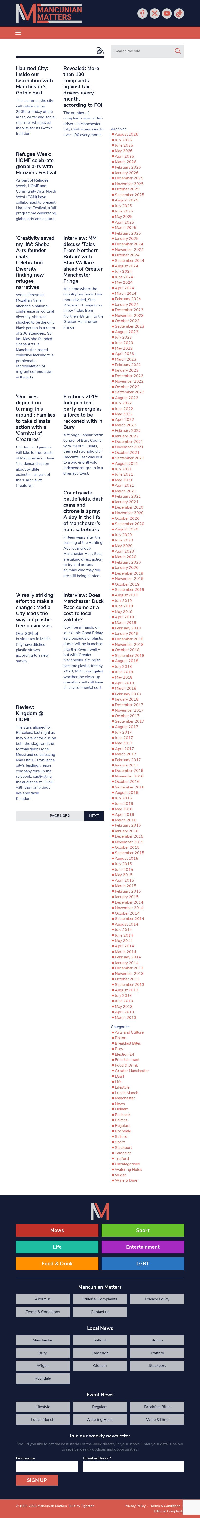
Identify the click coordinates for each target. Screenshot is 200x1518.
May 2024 (124, 282)
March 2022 (125, 425)
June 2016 (124, 803)
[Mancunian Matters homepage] (49, 13)
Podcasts (123, 1115)
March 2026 (125, 162)
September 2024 (129, 260)
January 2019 (127, 633)
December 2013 (129, 968)
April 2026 (124, 156)
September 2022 (129, 392)
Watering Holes (128, 1169)
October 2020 (127, 518)
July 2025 (123, 206)
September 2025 (129, 195)
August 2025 (126, 200)
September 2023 (129, 326)
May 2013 (124, 1006)
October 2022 (127, 386)
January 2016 (127, 831)
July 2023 (123, 337)
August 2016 (126, 792)
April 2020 (124, 551)
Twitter (155, 13)
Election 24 (124, 1054)
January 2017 (127, 765)
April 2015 (124, 880)
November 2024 (129, 249)
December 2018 (129, 639)
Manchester (125, 1098)
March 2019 (125, 622)
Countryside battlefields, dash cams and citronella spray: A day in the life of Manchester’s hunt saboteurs (83, 511)
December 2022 (129, 375)
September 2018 (129, 655)
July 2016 (123, 798)
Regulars (122, 1125)
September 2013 (129, 984)
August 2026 (126, 134)
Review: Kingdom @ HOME (29, 713)
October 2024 (127, 255)
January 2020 (127, 567)
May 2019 (124, 611)
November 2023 (129, 315)
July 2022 (123, 403)
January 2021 (127, 502)
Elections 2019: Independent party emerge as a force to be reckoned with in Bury (82, 412)
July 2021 (123, 469)
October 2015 (127, 847)
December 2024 (129, 244)
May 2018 (124, 677)
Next (94, 816)
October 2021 (127, 452)
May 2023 (124, 348)
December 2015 (129, 836)
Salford (121, 1136)
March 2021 (125, 491)
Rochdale (123, 1131)
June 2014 (124, 935)
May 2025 (124, 216)
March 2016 (125, 820)
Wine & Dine (126, 1180)
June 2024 (124, 277)
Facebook (142, 13)
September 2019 (129, 589)
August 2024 (126, 266)
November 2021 (129, 447)
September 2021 (129, 458)
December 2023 (129, 310)
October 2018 (127, 650)
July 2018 (123, 666)
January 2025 (127, 238)
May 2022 (124, 414)
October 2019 (127, 584)
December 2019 (129, 573)
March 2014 (125, 951)
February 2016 (128, 825)
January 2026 (127, 173)
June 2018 (124, 672)
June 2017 (124, 738)
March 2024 (125, 293)
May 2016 (124, 809)
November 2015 (129, 842)
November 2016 (129, 776)
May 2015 (124, 875)
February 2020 (128, 562)
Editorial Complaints (99, 1299)
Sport (120, 1142)
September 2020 (129, 524)
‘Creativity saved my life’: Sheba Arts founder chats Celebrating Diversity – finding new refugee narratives (35, 263)
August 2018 (126, 661)
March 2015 (125, 886)
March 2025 (125, 227)
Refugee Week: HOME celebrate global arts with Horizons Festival (36, 163)
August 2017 (126, 727)
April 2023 (124, 353)
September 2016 (129, 787)
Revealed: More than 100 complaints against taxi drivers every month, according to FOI (82, 86)
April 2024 (124, 288)
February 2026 (128, 167)
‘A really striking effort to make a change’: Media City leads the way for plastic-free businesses (34, 610)
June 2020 (124, 540)
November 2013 (129, 973)
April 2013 (124, 1012)
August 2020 (126, 529)
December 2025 (129, 178)
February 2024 (128, 299)
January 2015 (127, 897)
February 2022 (128, 430)
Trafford (122, 1158)
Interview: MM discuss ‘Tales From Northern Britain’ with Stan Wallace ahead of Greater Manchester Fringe (83, 259)
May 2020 (124, 546)
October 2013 (127, 979)
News (120, 1103)
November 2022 (129, 381)
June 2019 (124, 606)
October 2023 (127, 321)
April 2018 (124, 683)
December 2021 (129, 441)
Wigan (121, 1175)
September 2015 (129, 853)
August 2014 (126, 924)
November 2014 (129, 908)
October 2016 (127, 781)
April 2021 (124, 485)
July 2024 (123, 271)
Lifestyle (122, 1087)
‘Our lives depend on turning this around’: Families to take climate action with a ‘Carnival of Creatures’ (35, 418)
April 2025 (124, 222)
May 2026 (124, 150)
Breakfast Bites (128, 1043)
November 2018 (129, 644)
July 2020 (123, 535)
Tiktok (179, 13)
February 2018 (128, 694)
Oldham (122, 1109)
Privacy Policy (157, 1299)
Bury (119, 1049)
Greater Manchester (132, 1070)
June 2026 (124, 145)
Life (118, 1081)
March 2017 (125, 754)
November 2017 (129, 710)
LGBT (120, 1076)
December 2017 (129, 704)
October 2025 (127, 189)
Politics (121, 1120)
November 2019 (129, 578)
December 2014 (129, 902)
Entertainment (127, 1059)
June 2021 (124, 474)
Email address (97, 1458)
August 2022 (126, 397)
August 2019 (126, 595)
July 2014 (123, 929)
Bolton (120, 1038)
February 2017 (128, 760)
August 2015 (126, 858)
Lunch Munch (126, 1092)
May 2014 (124, 940)
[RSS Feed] (99, 50)
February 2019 (128, 628)
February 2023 (128, 364)
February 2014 (128, 957)
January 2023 (127, 370)
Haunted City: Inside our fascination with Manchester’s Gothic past (34, 80)
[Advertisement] (147, 94)
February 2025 (128, 233)
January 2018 (127, 699)
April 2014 (124, 946)
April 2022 (124, 419)
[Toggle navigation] (18, 33)
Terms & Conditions (43, 1312)
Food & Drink (126, 1065)
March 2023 (125, 359)
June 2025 (124, 211)
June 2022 (124, 409)
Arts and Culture (129, 1032)
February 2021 (128, 496)
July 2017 (123, 732)
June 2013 (124, 1001)
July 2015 (123, 864)
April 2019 (124, 617)
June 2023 (124, 343)
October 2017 (127, 715)
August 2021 (126, 463)
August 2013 (126, 990)
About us (43, 1299)
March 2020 (125, 557)
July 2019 (123, 600)
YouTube (167, 13)
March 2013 (125, 1017)
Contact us (100, 1312)
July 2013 (123, 995)
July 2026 (123, 140)
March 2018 (125, 688)
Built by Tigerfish (81, 1506)
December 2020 (129, 507)
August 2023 (126, 332)
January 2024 (127, 304)
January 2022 (127, 436)
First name (25, 1458)
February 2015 (128, 891)
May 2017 (124, 743)
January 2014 (127, 962)
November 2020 (129, 513)
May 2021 (124, 480)
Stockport (123, 1147)
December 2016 (129, 770)
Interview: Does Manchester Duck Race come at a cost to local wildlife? (83, 607)
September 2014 (129, 918)
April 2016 (124, 814)
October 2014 (127, 913)
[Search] (177, 51)
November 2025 (129, 184)
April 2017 (124, 749)
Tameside (123, 1153)
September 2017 (129, 721)
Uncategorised (127, 1164)
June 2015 (124, 869)
